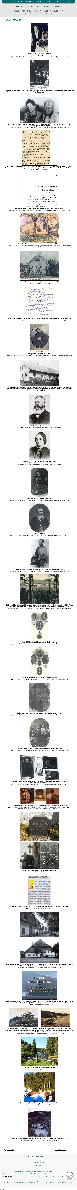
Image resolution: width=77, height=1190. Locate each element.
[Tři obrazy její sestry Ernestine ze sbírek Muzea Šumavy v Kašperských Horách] (39, 796)
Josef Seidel (68, 608)
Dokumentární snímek (13, 1001)
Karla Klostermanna (55, 387)
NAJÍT (59, 1)
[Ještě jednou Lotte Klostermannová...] (39, 482)
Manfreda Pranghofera (21, 1003)
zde (50, 463)
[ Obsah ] (36, 1162)
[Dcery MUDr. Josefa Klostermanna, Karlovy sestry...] (39, 626)
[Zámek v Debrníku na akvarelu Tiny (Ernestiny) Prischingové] (39, 228)
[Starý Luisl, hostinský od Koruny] (39, 338)
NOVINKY (18, 1)
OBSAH (39, 1)
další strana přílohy (61, 1150)
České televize (45, 1004)
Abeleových (36, 606)
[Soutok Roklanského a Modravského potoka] (39, 1051)
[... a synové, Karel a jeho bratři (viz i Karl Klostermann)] (39, 662)
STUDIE (28, 1)
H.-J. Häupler (14, 245)
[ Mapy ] (41, 1162)
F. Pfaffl (24, 94)
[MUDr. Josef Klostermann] (39, 410)
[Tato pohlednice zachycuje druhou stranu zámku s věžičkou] (39, 265)
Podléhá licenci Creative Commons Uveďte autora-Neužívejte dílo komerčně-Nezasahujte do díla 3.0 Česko (37, 1177)
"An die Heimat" (68, 168)
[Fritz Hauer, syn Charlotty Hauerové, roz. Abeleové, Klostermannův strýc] (39, 553)
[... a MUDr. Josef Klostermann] (39, 518)
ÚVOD (7, 1)
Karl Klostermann (52, 677)
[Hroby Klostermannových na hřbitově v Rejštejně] (39, 826)
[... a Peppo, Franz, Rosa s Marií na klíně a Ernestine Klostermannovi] (39, 733)
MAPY (48, 1)
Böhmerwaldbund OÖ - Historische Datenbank (24, 608)
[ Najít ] (35, 1165)
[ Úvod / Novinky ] (36, 1160)
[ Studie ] (43, 1160)
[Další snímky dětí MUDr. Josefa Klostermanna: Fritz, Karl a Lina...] (39, 697)
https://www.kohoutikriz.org (65, 1182)
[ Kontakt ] (41, 1165)
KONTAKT (69, 1)
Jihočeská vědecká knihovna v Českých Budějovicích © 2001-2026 (33, 1171)
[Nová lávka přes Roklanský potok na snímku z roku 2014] (39, 1087)
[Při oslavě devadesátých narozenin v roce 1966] (39, 38)
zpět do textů (9, 1150)
